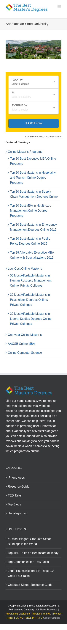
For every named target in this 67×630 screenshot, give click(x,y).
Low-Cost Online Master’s (25, 268)
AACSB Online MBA (21, 343)
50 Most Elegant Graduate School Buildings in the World (30, 541)
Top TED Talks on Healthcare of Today (33, 552)
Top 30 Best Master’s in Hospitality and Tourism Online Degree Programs (33, 177)
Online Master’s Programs (25, 151)
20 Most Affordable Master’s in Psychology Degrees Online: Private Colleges (30, 299)
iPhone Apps (16, 477)
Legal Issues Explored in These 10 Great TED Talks (31, 573)
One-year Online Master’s (25, 334)
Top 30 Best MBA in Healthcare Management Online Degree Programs (30, 210)
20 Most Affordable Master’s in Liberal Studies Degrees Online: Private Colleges (31, 318)
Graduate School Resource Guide (30, 584)
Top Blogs (14, 504)
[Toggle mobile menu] (59, 7)
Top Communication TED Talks (28, 561)
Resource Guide (18, 486)
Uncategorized (17, 513)
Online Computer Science (25, 352)
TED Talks (15, 495)
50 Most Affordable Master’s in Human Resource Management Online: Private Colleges (30, 280)
